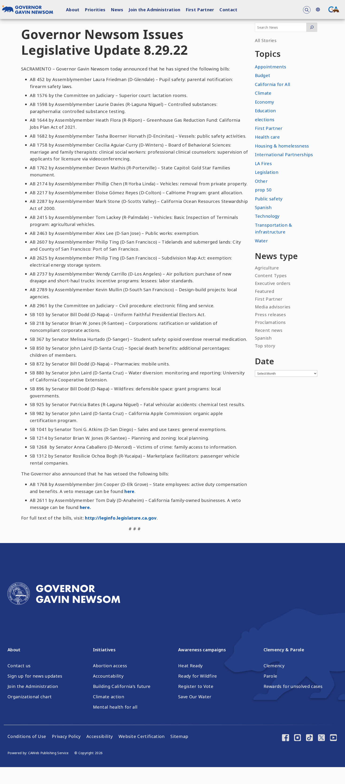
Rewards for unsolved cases (293, 686)
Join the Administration (154, 9)
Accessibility (99, 736)
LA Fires (263, 163)
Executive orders (273, 283)
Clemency (274, 665)
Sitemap (179, 736)
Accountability (108, 676)
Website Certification (142, 736)
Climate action (108, 696)
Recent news (269, 330)
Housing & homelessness (282, 146)
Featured (264, 291)
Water (261, 241)
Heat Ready (190, 665)
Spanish (263, 207)
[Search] (311, 27)
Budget (262, 75)
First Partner (200, 9)
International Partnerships (284, 154)
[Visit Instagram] (297, 738)
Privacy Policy (66, 736)
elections (265, 119)
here (129, 491)
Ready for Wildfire (197, 676)
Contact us (19, 665)
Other (261, 181)
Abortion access (110, 665)
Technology (267, 216)
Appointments (270, 67)
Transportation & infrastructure (273, 228)
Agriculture (267, 268)
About (73, 9)
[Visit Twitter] (321, 738)
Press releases (270, 314)
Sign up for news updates (35, 676)
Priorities (95, 9)
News (117, 9)
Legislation (267, 172)
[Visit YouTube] (333, 738)
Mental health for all (115, 707)
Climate (263, 93)
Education (265, 110)
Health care (267, 137)
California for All (272, 84)
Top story (265, 346)
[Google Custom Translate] (318, 9)
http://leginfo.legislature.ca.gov (121, 518)
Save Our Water (194, 696)
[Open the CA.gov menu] (333, 9)
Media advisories (273, 307)
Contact (228, 9)
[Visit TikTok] (309, 738)
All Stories (266, 40)
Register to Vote (195, 686)
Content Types (271, 275)
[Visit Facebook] (285, 738)
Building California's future (122, 686)
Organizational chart (30, 696)
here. (85, 507)
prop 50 (263, 190)
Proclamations (270, 322)
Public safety (269, 199)
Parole (270, 676)
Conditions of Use (27, 736)
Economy (264, 102)
